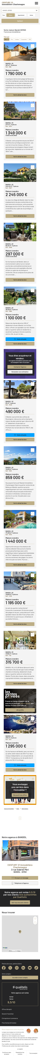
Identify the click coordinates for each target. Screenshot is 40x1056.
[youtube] (30, 968)
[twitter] (10, 968)
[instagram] (17, 968)
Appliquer (20, 21)
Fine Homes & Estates (9, 1023)
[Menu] (36, 3)
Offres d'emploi (7, 1009)
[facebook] (4, 968)
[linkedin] (23, 968)
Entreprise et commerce (10, 1018)
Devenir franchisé (7, 1014)
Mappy (19, 951)
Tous (3, 15)
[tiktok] (36, 968)
